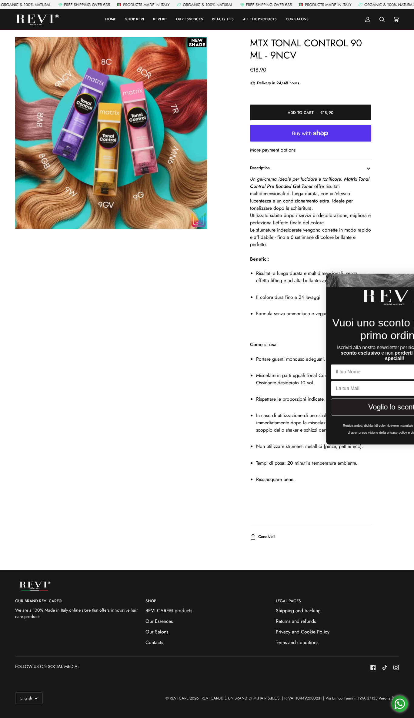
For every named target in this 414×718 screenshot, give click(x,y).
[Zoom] (111, 133)
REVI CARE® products (168, 610)
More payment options (272, 149)
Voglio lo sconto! (339, 407)
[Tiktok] (384, 667)
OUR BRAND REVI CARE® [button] (38, 601)
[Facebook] (373, 667)
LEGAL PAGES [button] (288, 601)
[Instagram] (396, 667)
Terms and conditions (297, 642)
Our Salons (156, 631)
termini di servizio (376, 433)
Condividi (266, 536)
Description (260, 168)
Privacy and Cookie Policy (302, 631)
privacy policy (341, 433)
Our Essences (159, 621)
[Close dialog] (400, 280)
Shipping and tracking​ (298, 610)
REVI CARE (179, 698)
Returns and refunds (296, 621)
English (26, 698)
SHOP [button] (150, 601)
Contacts (154, 642)
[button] (260, 19)
